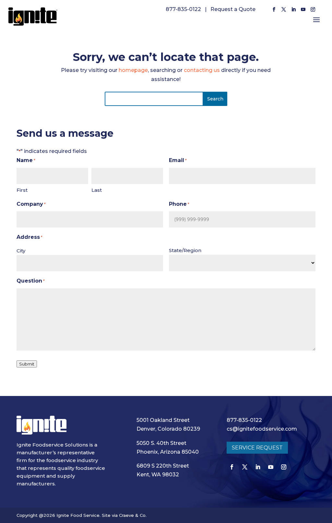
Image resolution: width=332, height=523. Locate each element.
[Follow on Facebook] (274, 9)
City (21, 251)
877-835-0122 (183, 9)
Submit (26, 363)
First (22, 190)
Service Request (257, 448)
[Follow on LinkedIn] (293, 9)
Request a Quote (232, 9)
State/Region (185, 250)
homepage (133, 70)
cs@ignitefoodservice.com (262, 429)
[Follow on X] (283, 9)
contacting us (202, 70)
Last (96, 190)
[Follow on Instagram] (312, 9)
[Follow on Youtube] (303, 9)
